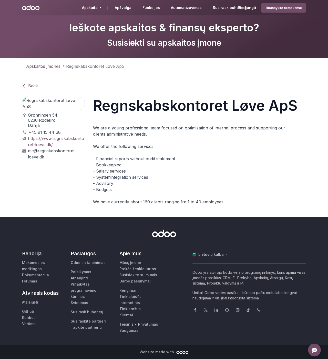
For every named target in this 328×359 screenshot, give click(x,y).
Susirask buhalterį (87, 312)
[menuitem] (123, 7)
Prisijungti (247, 7)
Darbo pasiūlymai (135, 281)
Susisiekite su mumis (138, 275)
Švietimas (79, 302)
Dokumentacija (35, 275)
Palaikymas (81, 272)
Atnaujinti (79, 278)
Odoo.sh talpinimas (88, 262)
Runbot (28, 317)
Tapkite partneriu (86, 327)
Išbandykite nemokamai (283, 8)
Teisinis (126, 324)
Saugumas (128, 330)
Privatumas (148, 324)
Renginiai (127, 290)
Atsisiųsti (30, 302)
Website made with (157, 352)
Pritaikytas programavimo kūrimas (83, 290)
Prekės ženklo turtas (137, 269)
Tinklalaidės (130, 296)
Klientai (126, 315)
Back (33, 85)
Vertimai (29, 324)
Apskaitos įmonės (43, 66)
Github (28, 311)
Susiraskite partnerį (88, 321)
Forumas (29, 281)
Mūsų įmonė (130, 262)
